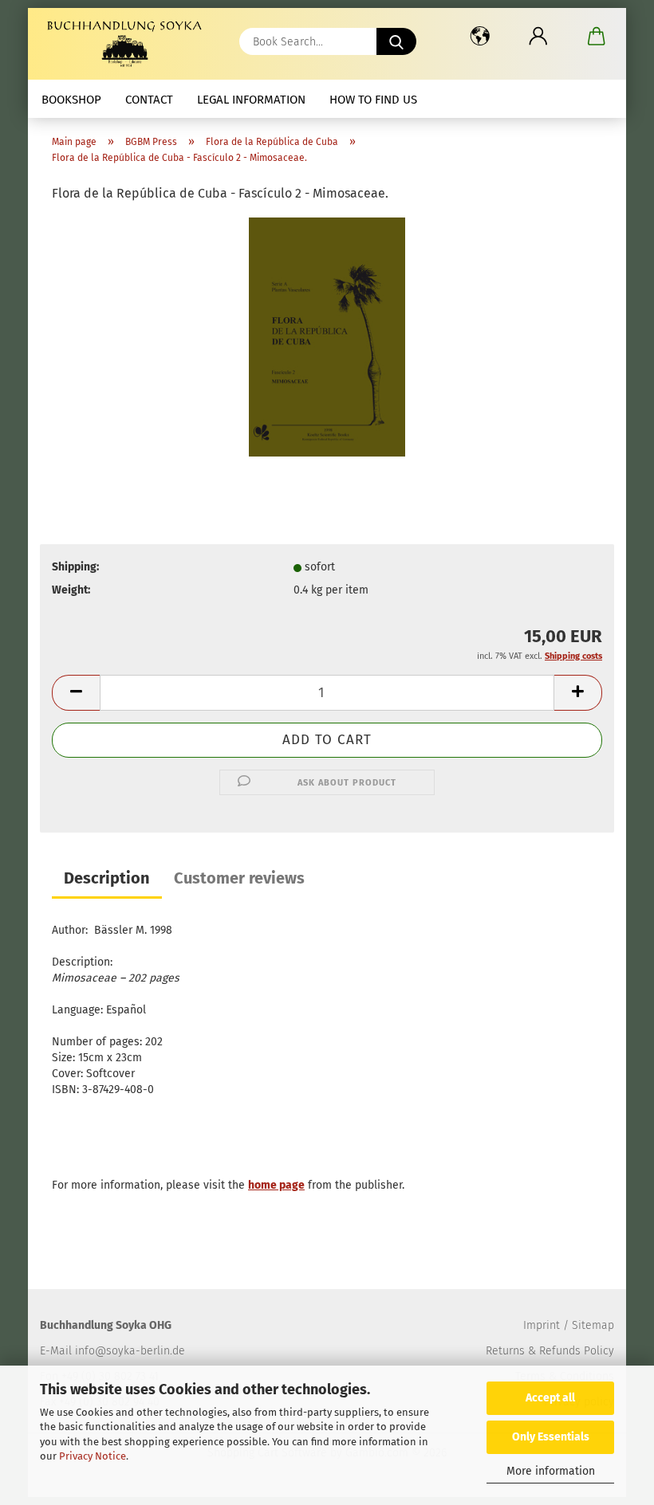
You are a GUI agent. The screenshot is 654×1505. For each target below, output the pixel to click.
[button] (480, 36)
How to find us (373, 99)
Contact (149, 99)
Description (107, 878)
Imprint (541, 1325)
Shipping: (75, 567)
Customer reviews (239, 878)
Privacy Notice (92, 1456)
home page (276, 1185)
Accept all (550, 1398)
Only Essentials (550, 1437)
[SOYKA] (127, 44)
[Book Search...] (396, 41)
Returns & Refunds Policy (550, 1351)
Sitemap (593, 1325)
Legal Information (251, 99)
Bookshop (71, 99)
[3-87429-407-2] (326, 336)
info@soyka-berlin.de (130, 1351)
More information (550, 1471)
